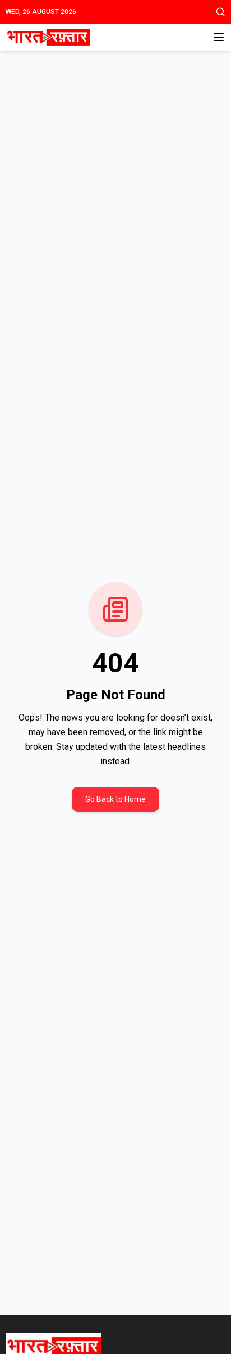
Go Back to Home (115, 799)
